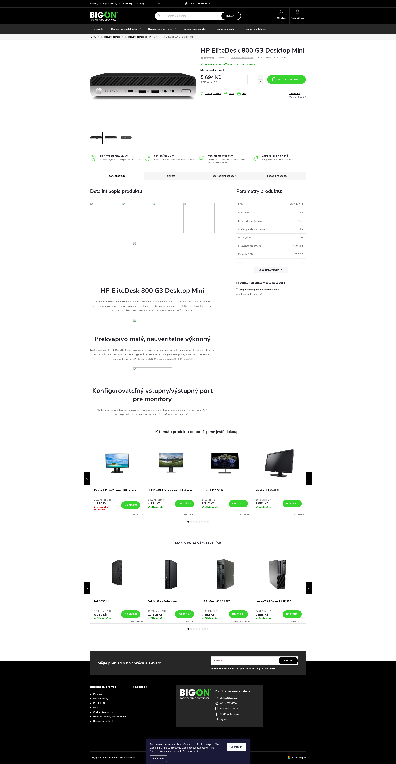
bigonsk (224, 719)
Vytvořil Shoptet (298, 757)
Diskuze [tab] (171, 176)
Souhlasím (236, 747)
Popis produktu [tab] (117, 176)
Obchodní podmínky (103, 712)
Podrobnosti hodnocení (242, 57)
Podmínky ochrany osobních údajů (110, 716)
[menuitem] (99, 29)
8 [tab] (208, 522)
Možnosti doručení (214, 70)
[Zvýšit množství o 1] (260, 77)
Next (309, 478)
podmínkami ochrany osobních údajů (257, 668)
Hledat (231, 16)
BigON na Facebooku (230, 714)
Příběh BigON (129, 3)
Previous (87, 478)
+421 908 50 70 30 (229, 708)
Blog (142, 3)
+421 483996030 (228, 703)
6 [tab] (202, 522)
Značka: (294, 93)
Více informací (190, 751)
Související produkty (223, 176)
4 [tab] (196, 522)
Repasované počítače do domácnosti (260, 289)
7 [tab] (205, 522)
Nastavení (158, 758)
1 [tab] (188, 522)
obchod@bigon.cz (228, 697)
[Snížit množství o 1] (260, 81)
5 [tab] (199, 522)
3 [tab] (194, 522)
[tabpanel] (117, 478)
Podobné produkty (277, 176)
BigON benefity (110, 3)
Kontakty (94, 3)
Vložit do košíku (289, 79)
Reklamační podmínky (103, 721)
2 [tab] (191, 522)
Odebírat (288, 660)
